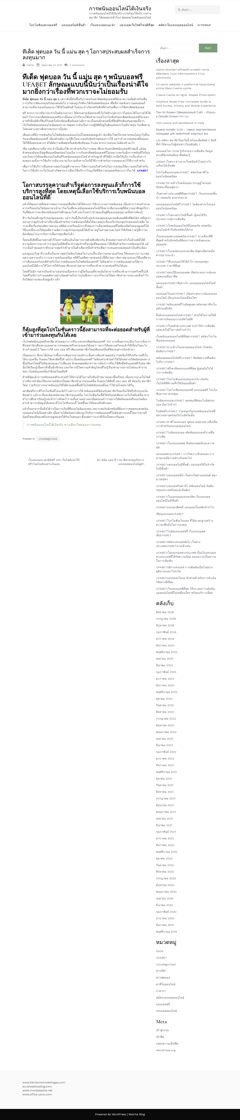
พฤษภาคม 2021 (166, 812)
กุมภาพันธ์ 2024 (166, 632)
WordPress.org (166, 1050)
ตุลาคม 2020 (164, 858)
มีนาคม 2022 (164, 745)
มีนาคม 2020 (164, 905)
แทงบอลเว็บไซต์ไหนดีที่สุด (137, 25)
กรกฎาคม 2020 (166, 878)
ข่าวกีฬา (161, 971)
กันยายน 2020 (165, 865)
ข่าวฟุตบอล (163, 977)
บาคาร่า (161, 991)
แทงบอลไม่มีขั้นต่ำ (73, 25)
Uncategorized (47, 438)
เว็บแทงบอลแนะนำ (102, 25)
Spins (159, 951)
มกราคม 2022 (165, 758)
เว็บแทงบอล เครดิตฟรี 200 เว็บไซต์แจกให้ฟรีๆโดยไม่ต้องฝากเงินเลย (54, 462)
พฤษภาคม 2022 (166, 732)
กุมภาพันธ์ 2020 (166, 911)
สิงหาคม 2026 (165, 612)
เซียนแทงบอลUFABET (170, 514)
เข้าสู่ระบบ (162, 1030)
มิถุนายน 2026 (165, 625)
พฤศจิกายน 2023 (166, 652)
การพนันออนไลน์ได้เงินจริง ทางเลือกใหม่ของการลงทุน (64, 424)
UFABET (142, 170)
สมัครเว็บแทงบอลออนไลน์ (175, 25)
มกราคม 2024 (165, 638)
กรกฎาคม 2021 (166, 798)
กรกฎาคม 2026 (166, 618)
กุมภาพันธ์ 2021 (166, 831)
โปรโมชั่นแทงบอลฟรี (43, 25)
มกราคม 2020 (165, 918)
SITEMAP (204, 25)
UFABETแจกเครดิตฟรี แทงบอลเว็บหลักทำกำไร (185, 507)
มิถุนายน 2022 (165, 725)
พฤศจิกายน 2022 (166, 692)
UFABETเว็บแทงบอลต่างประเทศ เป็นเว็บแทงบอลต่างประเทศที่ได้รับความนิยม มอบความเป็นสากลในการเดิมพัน (186, 556)
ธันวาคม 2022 (165, 685)
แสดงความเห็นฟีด (167, 1043)
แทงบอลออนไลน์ (166, 1011)
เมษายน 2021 (164, 818)
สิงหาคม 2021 (165, 791)
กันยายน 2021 (164, 785)
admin (30, 65)
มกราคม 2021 (165, 838)
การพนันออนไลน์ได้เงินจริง (120, 8)
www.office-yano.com (37, 1094)
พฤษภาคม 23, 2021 (52, 65)
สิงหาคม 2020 (165, 871)
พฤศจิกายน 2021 (166, 772)
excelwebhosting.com (37, 1086)
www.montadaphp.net (37, 1090)
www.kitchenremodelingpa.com (43, 1082)
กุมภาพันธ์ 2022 (166, 752)
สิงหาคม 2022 (165, 712)
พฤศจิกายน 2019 (166, 931)
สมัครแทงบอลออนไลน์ (170, 997)
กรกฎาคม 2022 (166, 718)
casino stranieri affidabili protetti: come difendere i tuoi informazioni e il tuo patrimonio (182, 73)
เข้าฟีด (160, 1037)
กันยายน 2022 (165, 705)
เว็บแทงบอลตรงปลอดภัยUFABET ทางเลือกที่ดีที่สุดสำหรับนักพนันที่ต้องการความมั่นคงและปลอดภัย (184, 240)
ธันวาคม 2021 (165, 765)
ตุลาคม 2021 (164, 778)
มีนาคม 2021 (164, 825)
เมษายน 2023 (164, 658)
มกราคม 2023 (165, 678)
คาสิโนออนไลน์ (165, 984)
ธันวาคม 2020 (165, 845)
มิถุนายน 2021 (165, 805)
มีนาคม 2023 (164, 665)
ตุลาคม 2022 (164, 698)
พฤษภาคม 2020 (166, 891)
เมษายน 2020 (164, 898)
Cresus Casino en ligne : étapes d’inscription (186, 95)
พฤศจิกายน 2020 (166, 851)
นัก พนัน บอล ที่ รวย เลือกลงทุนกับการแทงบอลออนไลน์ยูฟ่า (120, 462)
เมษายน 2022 (164, 738)
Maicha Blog (137, 1114)
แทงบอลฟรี (163, 1004)
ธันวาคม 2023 (165, 645)
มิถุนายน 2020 (165, 885)
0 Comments (77, 65)
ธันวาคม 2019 (165, 925)
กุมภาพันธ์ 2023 (166, 672)
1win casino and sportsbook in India (180, 123)
